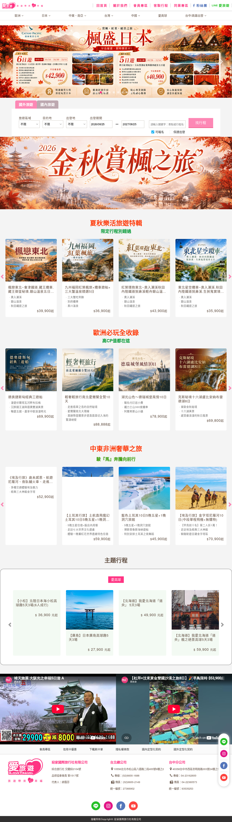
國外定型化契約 (183, 749)
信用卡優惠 (70, 749)
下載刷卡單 (96, 749)
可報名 (159, 132)
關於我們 (120, 5)
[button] (23, 61)
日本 (45, 15)
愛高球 (162, 15)
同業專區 (180, 5)
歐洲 (18, 15)
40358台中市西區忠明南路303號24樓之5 (196, 769)
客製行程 (160, 5)
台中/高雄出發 (194, 15)
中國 (134, 15)
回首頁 (101, 5)
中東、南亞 (76, 15)
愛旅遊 (224, 5)
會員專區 (140, 5)
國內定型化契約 (151, 749)
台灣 (107, 15)
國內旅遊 (47, 104)
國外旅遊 (26, 104)
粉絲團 (201, 5)
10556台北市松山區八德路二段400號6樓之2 (139, 769)
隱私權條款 (122, 749)
